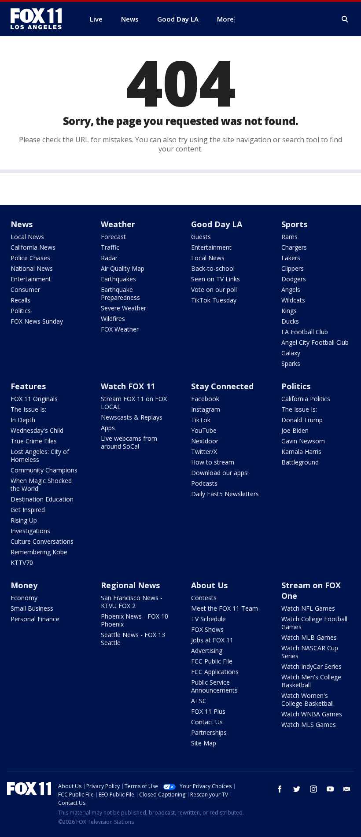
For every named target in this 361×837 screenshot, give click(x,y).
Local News (27, 236)
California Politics (305, 399)
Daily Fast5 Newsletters (225, 494)
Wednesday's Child (37, 430)
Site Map (203, 743)
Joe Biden (295, 430)
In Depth (23, 420)
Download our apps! (220, 472)
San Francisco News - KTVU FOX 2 (131, 602)
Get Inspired (28, 509)
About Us (209, 585)
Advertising (206, 650)
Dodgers (293, 279)
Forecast (113, 236)
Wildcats (293, 300)
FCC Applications (215, 671)
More (225, 19)
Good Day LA (216, 224)
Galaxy (290, 353)
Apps (108, 428)
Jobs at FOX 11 (212, 640)
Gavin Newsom (303, 441)
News (22, 224)
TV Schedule (208, 619)
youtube (330, 789)
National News (32, 268)
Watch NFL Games (308, 608)
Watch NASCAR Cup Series (309, 652)
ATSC (198, 701)
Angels (290, 289)
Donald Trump (302, 420)
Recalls (20, 300)
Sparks (290, 363)
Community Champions (44, 470)
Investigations (30, 531)
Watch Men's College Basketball (311, 681)
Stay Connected (222, 386)
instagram (313, 789)
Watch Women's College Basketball (307, 699)
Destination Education (42, 499)
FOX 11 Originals (34, 399)
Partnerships (209, 732)
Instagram (205, 409)
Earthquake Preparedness (120, 293)
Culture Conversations (42, 541)
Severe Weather (123, 308)
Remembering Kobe (39, 552)
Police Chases (30, 258)
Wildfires (113, 318)
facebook (280, 789)
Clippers (292, 268)
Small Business (32, 608)
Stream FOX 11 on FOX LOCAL (134, 403)
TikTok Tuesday (213, 300)
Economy (24, 598)
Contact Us (207, 722)
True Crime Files (34, 441)
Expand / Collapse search (345, 19)
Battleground (300, 462)
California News (33, 247)
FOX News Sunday (37, 321)
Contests (204, 598)
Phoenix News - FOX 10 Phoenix (134, 620)
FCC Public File (211, 661)
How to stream (212, 462)
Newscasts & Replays (131, 417)
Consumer (25, 289)
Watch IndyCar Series (311, 666)
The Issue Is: (28, 409)
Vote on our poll (214, 289)
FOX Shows (207, 629)
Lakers (290, 258)
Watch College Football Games (314, 623)
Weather (118, 224)
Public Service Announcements (214, 686)
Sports (294, 224)
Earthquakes (118, 279)
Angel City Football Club (315, 342)
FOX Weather (120, 329)
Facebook (205, 399)
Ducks (290, 321)
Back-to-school (213, 268)
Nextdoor (204, 441)
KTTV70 (22, 562)
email (347, 789)
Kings (289, 310)
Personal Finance (35, 619)
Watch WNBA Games (311, 714)
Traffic (110, 247)
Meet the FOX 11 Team (224, 608)
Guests (201, 236)
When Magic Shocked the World (41, 484)
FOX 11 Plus (208, 711)
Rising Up (24, 520)
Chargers (294, 247)
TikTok (200, 420)
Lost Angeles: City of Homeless (40, 455)
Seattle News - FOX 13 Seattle (133, 639)
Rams (289, 236)
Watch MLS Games (308, 724)
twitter (297, 789)
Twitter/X (204, 451)
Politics (21, 310)
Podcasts (204, 483)
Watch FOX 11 (128, 386)
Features (28, 386)
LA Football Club (304, 332)
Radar (109, 258)
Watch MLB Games (309, 637)
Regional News (130, 585)
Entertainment (31, 279)
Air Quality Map (122, 268)
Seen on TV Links (215, 279)
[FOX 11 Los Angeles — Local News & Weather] (40, 18)
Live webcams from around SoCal (129, 442)
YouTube (204, 430)
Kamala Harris (301, 451)
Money (24, 585)
